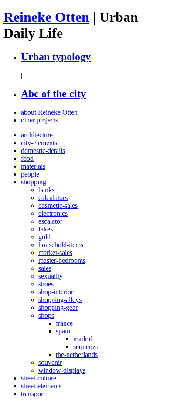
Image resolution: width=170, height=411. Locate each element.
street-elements (41, 386)
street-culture (38, 378)
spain (63, 331)
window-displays (61, 370)
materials (33, 166)
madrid (82, 339)
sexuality (50, 276)
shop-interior (55, 292)
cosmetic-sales (58, 205)
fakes (45, 229)
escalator (50, 221)
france (64, 323)
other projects (39, 120)
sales (44, 268)
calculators (53, 197)
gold (44, 237)
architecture (37, 135)
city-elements (39, 142)
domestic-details (43, 150)
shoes (46, 284)
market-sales (55, 252)
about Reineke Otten (49, 112)
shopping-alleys (60, 299)
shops (46, 315)
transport (33, 393)
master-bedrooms (61, 260)
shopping (33, 182)
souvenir (50, 362)
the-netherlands (77, 354)
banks (46, 190)
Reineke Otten (46, 17)
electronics (53, 213)
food (27, 158)
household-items (60, 244)
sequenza (86, 346)
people (30, 174)
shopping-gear (58, 307)
